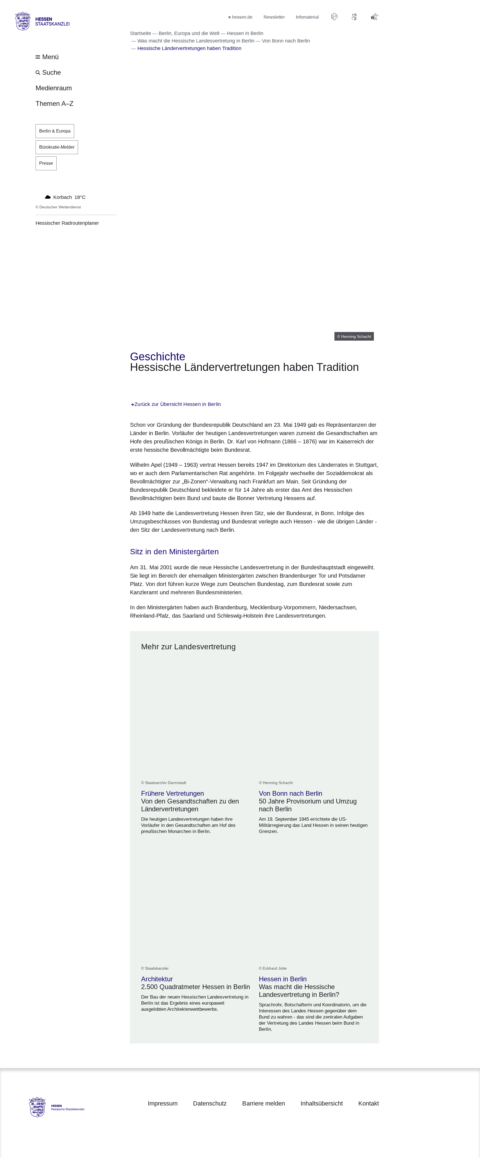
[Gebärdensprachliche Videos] (354, 16)
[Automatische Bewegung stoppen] (39, 197)
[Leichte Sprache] (334, 16)
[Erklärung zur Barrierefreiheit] (374, 16)
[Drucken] (177, 382)
